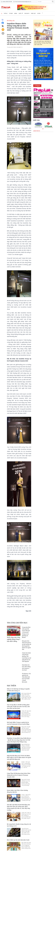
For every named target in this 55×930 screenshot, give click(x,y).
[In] (3, 33)
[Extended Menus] (42, 13)
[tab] (42, 128)
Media (15, 13)
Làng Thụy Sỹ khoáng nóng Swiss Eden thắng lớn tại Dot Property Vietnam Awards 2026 (18, 775)
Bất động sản (11, 20)
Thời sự (5, 13)
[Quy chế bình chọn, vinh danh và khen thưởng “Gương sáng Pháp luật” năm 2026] (43, 34)
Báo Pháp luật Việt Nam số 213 (42, 114)
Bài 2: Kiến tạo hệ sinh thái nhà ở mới (18, 840)
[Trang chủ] (1, 13)
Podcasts (26, 13)
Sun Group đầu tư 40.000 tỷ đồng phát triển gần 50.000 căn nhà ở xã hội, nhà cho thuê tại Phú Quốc (18, 706)
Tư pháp (11, 13)
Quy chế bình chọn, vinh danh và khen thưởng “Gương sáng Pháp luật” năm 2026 (42, 43)
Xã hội (38, 13)
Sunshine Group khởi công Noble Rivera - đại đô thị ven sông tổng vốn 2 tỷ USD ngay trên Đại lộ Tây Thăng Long (19, 740)
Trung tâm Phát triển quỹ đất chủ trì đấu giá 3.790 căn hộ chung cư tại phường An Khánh (26, 632)
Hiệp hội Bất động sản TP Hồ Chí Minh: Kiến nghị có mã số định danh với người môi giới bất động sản (19, 757)
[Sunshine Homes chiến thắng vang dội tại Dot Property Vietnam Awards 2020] (12, 7)
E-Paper (37, 85)
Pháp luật (33, 13)
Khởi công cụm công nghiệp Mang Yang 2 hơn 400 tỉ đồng (13, 639)
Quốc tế (21, 13)
